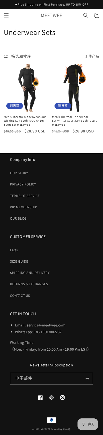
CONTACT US (20, 295)
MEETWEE (45, 429)
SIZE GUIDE (19, 261)
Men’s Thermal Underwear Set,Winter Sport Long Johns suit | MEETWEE (75, 120)
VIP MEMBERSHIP (23, 207)
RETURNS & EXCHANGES (29, 284)
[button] (6, 15)
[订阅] (87, 378)
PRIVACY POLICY (23, 184)
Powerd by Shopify (61, 429)
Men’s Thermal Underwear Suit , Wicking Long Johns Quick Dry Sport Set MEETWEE (26, 120)
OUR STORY (19, 173)
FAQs (14, 250)
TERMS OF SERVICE (25, 196)
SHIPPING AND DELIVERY (30, 272)
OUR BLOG (18, 218)
